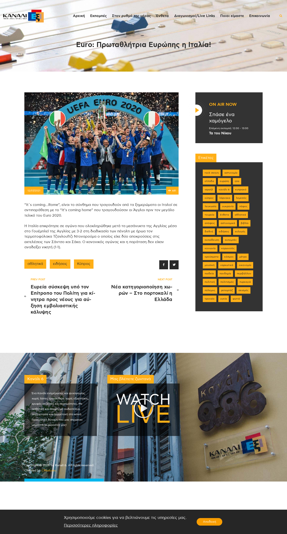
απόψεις (210, 223)
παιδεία (209, 273)
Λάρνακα (224, 198)
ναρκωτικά (226, 265)
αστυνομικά (228, 223)
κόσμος (229, 256)
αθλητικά (35, 264)
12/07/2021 (34, 190)
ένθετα (224, 214)
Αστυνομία (230, 172)
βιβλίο (245, 223)
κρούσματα (212, 256)
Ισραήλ (209, 189)
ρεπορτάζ (227, 290)
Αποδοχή (209, 521)
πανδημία (225, 273)
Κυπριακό (240, 189)
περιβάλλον (244, 273)
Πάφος (243, 206)
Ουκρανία (228, 206)
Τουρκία (209, 214)
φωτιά (236, 298)
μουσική (210, 265)
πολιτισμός (227, 282)
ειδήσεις (60, 264)
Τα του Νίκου (220, 133)
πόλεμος (210, 290)
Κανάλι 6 (224, 189)
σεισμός (243, 290)
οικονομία (245, 265)
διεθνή (209, 231)
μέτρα (243, 256)
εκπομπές (231, 240)
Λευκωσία (210, 206)
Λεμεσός (241, 198)
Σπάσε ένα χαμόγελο (221, 117)
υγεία (223, 298)
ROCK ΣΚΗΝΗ (212, 172)
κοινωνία (210, 248)
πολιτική (210, 282)
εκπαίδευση (212, 240)
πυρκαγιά (245, 282)
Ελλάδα (209, 181)
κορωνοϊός (228, 248)
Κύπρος (83, 264)
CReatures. (49, 470)
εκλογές (240, 231)
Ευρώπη (224, 181)
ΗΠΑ (237, 181)
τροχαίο (210, 298)
